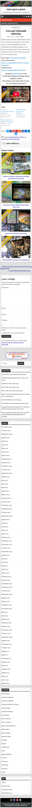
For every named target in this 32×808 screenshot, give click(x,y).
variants (4, 768)
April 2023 (5, 491)
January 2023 (6, 502)
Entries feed (6, 786)
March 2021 (5, 573)
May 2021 (5, 566)
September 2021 (7, 551)
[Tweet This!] (7, 131)
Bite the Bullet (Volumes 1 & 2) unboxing (16, 260)
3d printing (6, 694)
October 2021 (6, 548)
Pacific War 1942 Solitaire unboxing (14, 374)
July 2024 (5, 441)
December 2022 (7, 505)
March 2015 (5, 683)
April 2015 (5, 680)
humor (4, 744)
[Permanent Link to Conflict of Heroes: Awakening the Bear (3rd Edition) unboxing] (16, 163)
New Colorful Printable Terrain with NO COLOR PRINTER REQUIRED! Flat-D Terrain (15, 415)
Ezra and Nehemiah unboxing (16, 32)
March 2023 (6, 495)
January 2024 (6, 462)
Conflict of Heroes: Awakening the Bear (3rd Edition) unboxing (16, 177)
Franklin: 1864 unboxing (9, 23)
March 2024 (6, 455)
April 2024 (5, 452)
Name (4, 308)
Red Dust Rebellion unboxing (11, 400)
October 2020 (6, 591)
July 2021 (4, 559)
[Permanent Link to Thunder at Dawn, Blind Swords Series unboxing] (16, 192)
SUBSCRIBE (17, 74)
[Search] (30, 16)
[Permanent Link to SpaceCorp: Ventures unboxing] (16, 220)
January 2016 (6, 669)
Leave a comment (20, 36)
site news (5, 761)
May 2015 (5, 676)
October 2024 (6, 430)
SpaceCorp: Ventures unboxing (16, 233)
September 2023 (7, 473)
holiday (4, 740)
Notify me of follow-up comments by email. (14, 329)
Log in (4, 782)
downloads (5, 715)
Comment (5, 287)
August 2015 (5, 673)
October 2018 (6, 633)
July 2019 (4, 612)
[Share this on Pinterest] (16, 131)
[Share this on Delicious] (16, 134)
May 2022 (5, 530)
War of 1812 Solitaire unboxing (12, 391)
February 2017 (6, 658)
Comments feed (7, 789)
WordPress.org (7, 793)
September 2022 (7, 516)
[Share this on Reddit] (19, 131)
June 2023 (5, 484)
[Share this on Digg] (25, 131)
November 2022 (7, 509)
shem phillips (14, 139)
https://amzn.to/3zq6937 (17, 58)
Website (4, 320)
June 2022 (5, 527)
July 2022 (5, 523)
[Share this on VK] (22, 131)
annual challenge (8, 697)
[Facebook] (14, 800)
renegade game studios (16, 137)
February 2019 (6, 623)
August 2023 (6, 477)
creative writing (7, 711)
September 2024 (7, 434)
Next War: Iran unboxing (10, 387)
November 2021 (7, 544)
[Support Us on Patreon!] (23, 16)
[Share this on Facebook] (10, 131)
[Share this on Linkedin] (28, 131)
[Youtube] (26, 16)
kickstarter (5, 747)
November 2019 (7, 609)
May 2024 (5, 448)
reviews (4, 758)
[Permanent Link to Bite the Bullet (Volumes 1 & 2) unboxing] (16, 247)
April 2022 (5, 534)
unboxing (14, 27)
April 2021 (5, 569)
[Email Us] (28, 16)
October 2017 (6, 648)
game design (6, 733)
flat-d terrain (6, 719)
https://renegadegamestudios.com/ (14, 70)
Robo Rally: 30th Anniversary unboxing (21, 111)
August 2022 (6, 519)
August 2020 (6, 598)
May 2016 (5, 665)
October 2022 (6, 512)
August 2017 (6, 651)
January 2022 (6, 537)
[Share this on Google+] (13, 131)
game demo (5, 729)
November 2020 (7, 587)
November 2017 (7, 644)
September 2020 (7, 594)
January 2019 (6, 626)
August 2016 (6, 662)
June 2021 (5, 562)
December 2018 (7, 630)
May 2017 (5, 655)
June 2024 (5, 445)
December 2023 (7, 466)
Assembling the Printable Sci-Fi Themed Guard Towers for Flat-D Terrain (15, 408)
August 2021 (6, 555)
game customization (9, 726)
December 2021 (7, 541)
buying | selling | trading (10, 704)
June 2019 (5, 616)
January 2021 (6, 580)
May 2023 (5, 487)
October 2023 (6, 470)
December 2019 (7, 605)
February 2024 (6, 459)
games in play (6, 736)
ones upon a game (16, 9)
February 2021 (6, 576)
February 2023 (6, 498)
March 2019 (5, 619)
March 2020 (6, 601)
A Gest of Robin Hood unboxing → (20, 271)
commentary (6, 708)
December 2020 (7, 584)
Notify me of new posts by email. (14, 333)
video (19, 27)
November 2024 (7, 427)
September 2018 (7, 637)
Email (4, 314)
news (3, 751)
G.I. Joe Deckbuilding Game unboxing (8, 111)
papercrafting (6, 754)
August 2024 (6, 438)
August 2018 (6, 641)
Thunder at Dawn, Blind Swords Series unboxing (16, 206)
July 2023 (5, 480)
